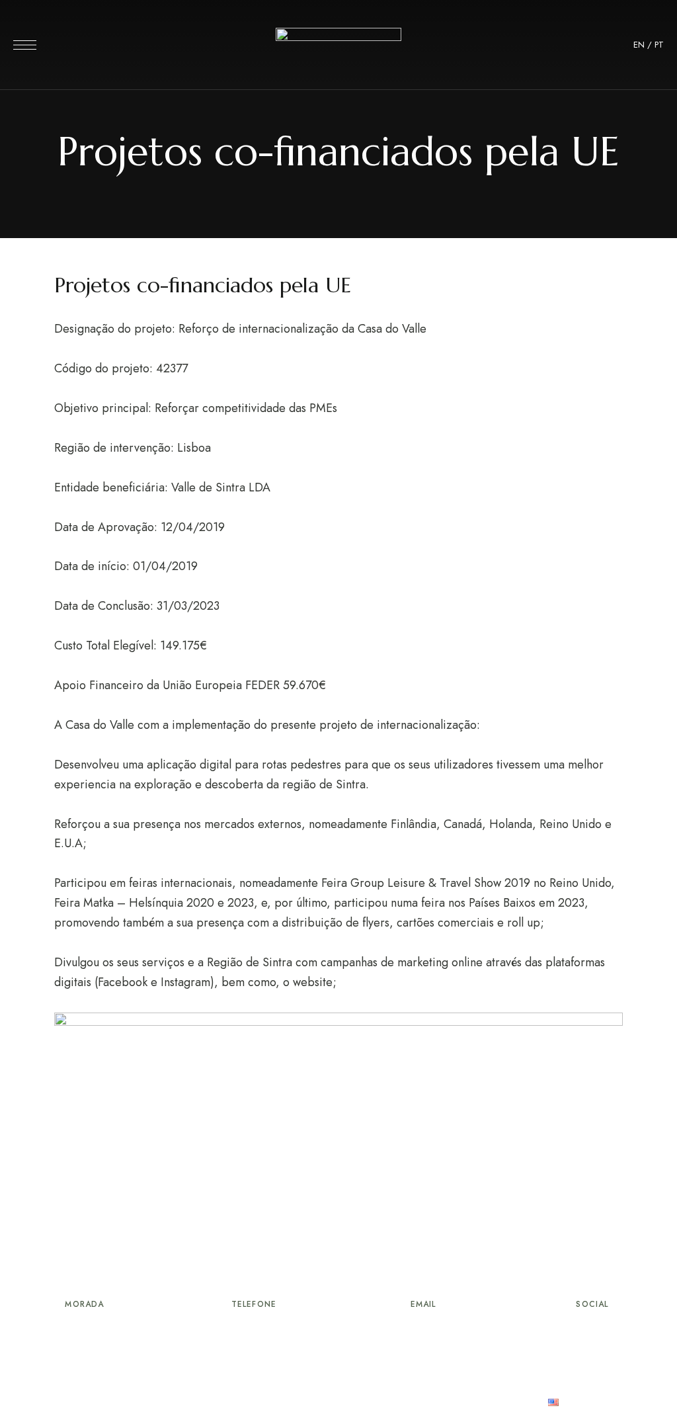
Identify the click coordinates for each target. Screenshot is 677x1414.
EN (639, 44)
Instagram (568, 1329)
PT (659, 44)
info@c (385, 1333)
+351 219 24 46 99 (254, 1333)
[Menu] (24, 45)
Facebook (592, 1329)
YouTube (617, 1329)
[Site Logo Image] (338, 48)
